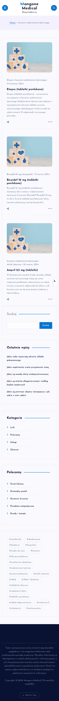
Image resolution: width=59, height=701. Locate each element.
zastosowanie (34, 608)
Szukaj (11, 314)
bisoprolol (28, 174)
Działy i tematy (18, 513)
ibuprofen (31, 545)
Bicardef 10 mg (14, 174)
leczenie (36, 551)
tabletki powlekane (20, 597)
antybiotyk (16, 539)
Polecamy (15, 435)
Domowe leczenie (19, 499)
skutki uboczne (14, 264)
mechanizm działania (21, 562)
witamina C (43, 602)
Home (13, 23)
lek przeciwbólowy (19, 556)
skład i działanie (31, 579)
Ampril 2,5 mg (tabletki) (22, 270)
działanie (15, 545)
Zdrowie (14, 450)
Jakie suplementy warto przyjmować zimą (28, 367)
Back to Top (31, 695)
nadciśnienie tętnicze (21, 568)
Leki (12, 427)
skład (13, 579)
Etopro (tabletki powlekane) (25, 89)
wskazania (16, 608)
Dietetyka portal (18, 491)
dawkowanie (34, 539)
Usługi (13, 442)
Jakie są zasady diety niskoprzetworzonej (27, 374)
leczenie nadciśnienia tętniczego (30, 80)
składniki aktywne (19, 585)
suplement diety (18, 591)
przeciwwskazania (19, 574)
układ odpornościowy (21, 602)
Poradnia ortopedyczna (22, 506)
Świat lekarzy (17, 484)
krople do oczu (18, 551)
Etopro (10, 80)
